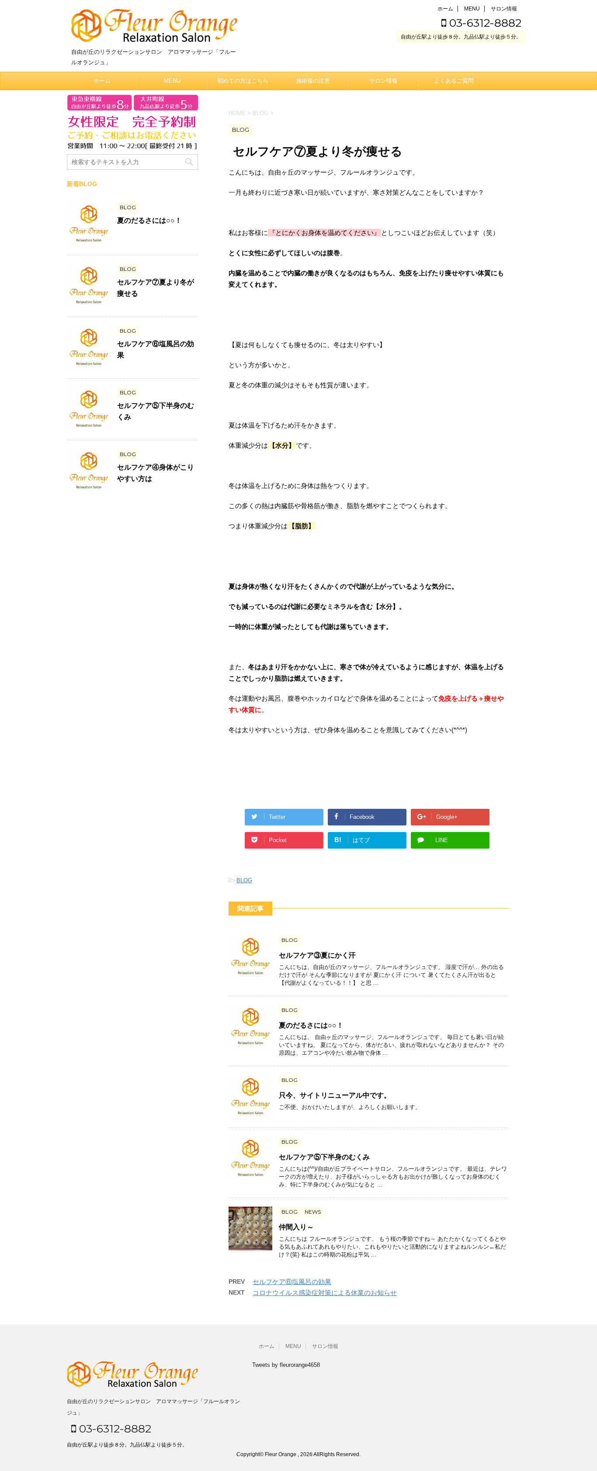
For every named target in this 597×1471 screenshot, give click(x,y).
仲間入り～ (296, 1227)
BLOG (244, 880)
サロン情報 (504, 9)
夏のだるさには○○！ (311, 1025)
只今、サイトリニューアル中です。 (335, 1095)
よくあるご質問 (454, 80)
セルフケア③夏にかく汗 (317, 955)
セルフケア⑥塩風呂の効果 (292, 1281)
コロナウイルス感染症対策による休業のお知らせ (325, 1292)
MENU (472, 9)
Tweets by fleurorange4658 (286, 1365)
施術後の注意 (313, 80)
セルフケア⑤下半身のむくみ (324, 1157)
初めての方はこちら (242, 80)
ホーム (445, 9)
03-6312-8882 (483, 22)
